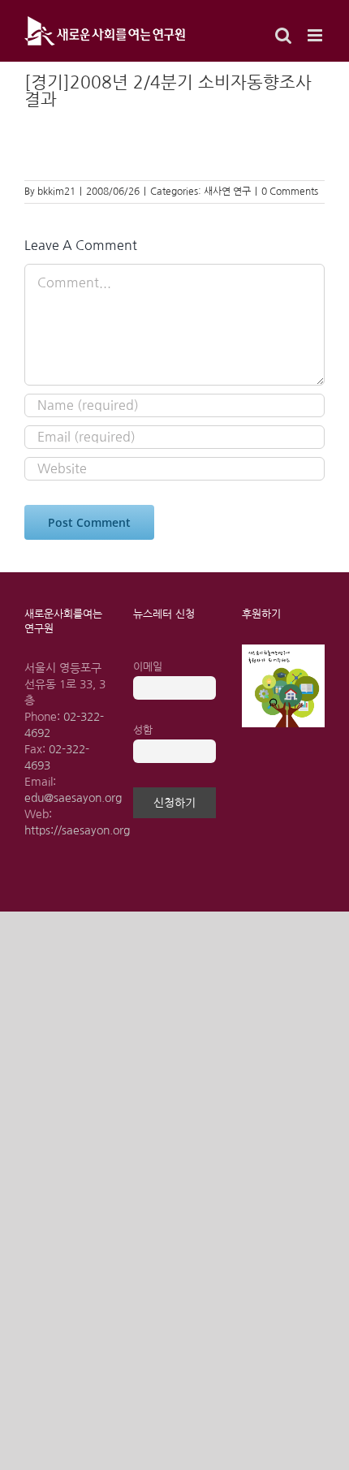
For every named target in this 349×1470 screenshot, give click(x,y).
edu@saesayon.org (73, 798)
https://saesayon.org (77, 830)
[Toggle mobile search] (283, 35)
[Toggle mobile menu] (316, 35)
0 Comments (289, 191)
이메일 (147, 667)
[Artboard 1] (283, 650)
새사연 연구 (227, 191)
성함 (143, 730)
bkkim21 (56, 191)
